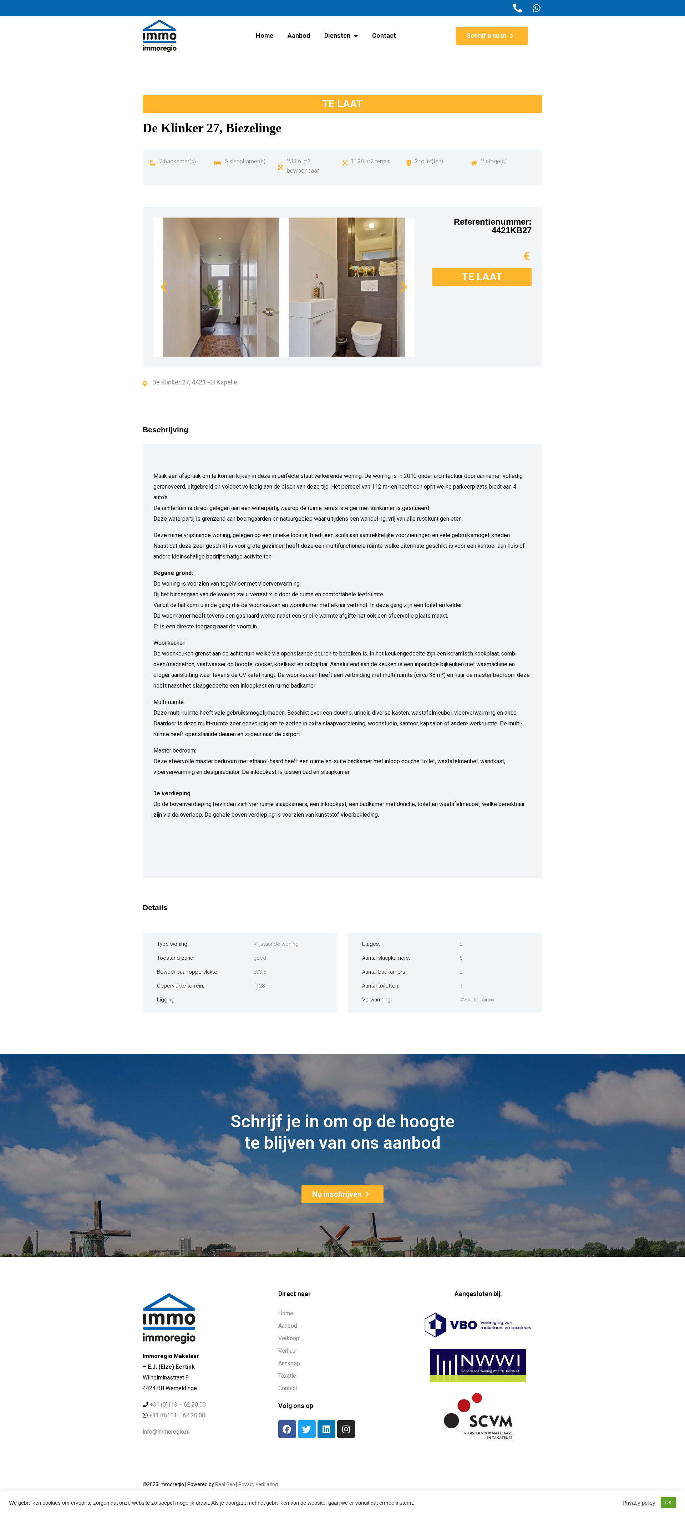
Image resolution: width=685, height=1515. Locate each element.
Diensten (337, 35)
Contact (384, 35)
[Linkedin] (326, 1429)
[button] (164, 287)
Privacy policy (639, 1503)
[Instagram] (346, 1429)
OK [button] (668, 1502)
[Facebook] (287, 1429)
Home (264, 35)
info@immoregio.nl (166, 1431)
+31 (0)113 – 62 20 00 (178, 1404)
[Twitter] (307, 1429)
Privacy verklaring (258, 1484)
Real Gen (225, 1484)
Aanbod (299, 35)
